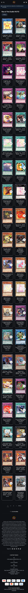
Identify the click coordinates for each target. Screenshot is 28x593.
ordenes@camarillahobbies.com (14, 559)
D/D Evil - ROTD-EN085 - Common (20, 36)
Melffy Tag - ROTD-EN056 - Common (20, 153)
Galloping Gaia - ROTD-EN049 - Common (7, 202)
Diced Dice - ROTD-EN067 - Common (20, 129)
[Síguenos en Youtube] (18, 549)
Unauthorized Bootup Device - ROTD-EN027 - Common (7, 469)
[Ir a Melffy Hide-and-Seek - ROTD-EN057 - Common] (7, 143)
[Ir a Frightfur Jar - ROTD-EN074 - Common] (7, 71)
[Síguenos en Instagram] (12, 549)
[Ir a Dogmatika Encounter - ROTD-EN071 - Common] (7, 95)
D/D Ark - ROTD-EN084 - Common (7, 59)
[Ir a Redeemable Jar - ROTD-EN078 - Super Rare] (20, 386)
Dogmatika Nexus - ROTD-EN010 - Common (7, 323)
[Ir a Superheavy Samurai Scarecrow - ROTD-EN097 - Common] (20, 337)
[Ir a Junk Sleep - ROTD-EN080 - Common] (20, 49)
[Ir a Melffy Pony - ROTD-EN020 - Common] (20, 265)
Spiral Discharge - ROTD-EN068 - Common (7, 130)
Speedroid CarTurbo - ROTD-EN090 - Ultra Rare (20, 372)
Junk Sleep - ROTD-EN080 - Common (21, 59)
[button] (4, 14)
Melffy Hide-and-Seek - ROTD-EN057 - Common (7, 154)
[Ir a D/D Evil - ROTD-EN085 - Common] (20, 26)
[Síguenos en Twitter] (16, 549)
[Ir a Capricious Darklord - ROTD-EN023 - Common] (7, 265)
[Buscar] (4, 2)
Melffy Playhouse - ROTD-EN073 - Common (20, 82)
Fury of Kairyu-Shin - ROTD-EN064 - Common (21, 420)
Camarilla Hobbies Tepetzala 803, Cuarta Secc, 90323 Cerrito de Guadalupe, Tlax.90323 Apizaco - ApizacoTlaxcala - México (14, 571)
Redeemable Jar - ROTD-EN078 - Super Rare (20, 396)
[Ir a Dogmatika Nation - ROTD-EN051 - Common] (7, 167)
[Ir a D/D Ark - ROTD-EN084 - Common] (7, 49)
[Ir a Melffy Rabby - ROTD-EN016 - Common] (20, 289)
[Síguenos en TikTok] (20, 549)
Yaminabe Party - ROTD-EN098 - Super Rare (7, 347)
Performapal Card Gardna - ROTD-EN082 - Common (7, 396)
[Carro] (26, 2)
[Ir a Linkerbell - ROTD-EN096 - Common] (7, 26)
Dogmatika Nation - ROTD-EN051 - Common (7, 178)
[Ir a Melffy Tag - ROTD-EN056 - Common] (20, 143)
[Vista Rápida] (11, 26)
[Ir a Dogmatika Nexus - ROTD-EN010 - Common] (7, 313)
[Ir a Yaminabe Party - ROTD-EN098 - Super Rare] (7, 337)
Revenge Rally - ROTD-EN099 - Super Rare (21, 323)
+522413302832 (14, 562)
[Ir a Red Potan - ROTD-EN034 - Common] (20, 215)
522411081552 (14, 565)
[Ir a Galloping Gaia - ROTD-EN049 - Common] (7, 191)
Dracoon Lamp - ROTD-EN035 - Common (7, 226)
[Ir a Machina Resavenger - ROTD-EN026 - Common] (20, 239)
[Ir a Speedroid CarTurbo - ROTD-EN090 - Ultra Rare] (20, 362)
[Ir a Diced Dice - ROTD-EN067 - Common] (20, 119)
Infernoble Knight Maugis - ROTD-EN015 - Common (20, 468)
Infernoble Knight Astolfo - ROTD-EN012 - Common (7, 493)
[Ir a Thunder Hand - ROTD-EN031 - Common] (7, 239)
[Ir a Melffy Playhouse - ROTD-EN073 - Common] (20, 71)
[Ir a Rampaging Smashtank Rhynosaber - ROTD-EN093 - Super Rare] (20, 483)
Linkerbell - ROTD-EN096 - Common (7, 36)
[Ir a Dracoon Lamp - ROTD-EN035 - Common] (7, 215)
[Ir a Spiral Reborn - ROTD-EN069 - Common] (20, 95)
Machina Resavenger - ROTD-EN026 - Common (20, 250)
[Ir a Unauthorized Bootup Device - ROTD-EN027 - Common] (7, 458)
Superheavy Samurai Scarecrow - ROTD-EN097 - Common (20, 347)
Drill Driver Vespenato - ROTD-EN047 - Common (20, 444)
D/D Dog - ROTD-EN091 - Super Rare (7, 372)
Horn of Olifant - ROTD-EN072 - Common (7, 420)
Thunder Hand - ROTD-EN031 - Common (7, 250)
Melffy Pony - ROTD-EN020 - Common (20, 275)
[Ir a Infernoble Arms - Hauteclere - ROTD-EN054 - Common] (7, 434)
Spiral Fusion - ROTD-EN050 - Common (20, 178)
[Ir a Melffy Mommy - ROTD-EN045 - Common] (20, 191)
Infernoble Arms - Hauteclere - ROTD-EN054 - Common (7, 444)
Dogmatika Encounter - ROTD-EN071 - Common (7, 106)
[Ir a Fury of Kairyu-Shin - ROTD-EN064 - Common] (20, 410)
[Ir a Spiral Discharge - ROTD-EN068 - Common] (7, 119)
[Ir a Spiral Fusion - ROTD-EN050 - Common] (20, 167)
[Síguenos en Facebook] (14, 549)
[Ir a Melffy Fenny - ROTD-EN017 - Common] (7, 289)
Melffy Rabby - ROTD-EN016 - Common (20, 299)
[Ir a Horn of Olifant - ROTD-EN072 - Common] (7, 410)
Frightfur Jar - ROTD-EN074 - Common (7, 82)
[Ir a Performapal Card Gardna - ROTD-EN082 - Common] (7, 386)
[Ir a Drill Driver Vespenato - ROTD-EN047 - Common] (20, 434)
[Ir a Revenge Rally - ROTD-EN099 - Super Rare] (20, 313)
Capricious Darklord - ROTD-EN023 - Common (7, 275)
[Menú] (2, 2)
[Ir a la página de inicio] (14, 2)
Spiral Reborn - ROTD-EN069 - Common (21, 106)
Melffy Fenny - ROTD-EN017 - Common (7, 299)
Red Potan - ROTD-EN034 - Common (20, 225)
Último (19, 505)
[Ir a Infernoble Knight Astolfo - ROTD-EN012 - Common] (7, 483)
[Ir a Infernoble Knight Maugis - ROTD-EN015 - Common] (20, 458)
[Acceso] (24, 2)
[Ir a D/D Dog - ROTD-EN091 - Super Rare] (7, 362)
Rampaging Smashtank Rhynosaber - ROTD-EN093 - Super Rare (20, 495)
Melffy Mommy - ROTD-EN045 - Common (20, 202)
